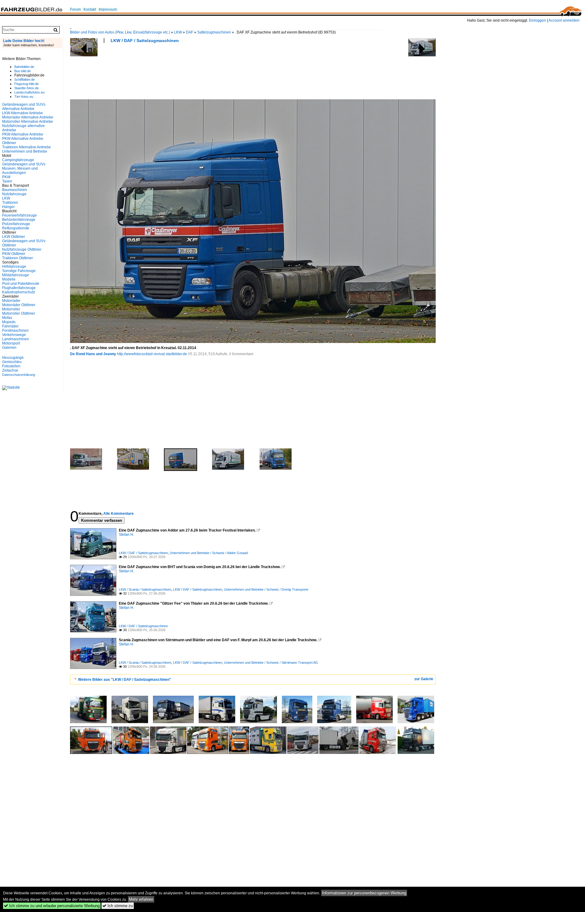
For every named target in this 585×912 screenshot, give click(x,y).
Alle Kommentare (118, 513)
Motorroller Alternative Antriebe (27, 121)
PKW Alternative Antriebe (22, 134)
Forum (75, 9)
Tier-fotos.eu (23, 96)
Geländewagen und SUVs (23, 164)
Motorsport (11, 343)
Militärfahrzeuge (15, 275)
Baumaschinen (14, 190)
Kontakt (89, 9)
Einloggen (537, 20)
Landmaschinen (15, 339)
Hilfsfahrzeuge (14, 266)
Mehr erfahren (141, 899)
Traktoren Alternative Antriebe (26, 147)
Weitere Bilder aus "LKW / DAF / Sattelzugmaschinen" (124, 679)
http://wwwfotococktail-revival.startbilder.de (152, 354)
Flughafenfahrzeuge (19, 288)
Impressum (108, 9)
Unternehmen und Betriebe (24, 151)
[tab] (253, 679)
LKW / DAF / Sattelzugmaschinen (145, 40)
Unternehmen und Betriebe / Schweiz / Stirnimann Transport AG (271, 662)
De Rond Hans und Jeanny (93, 354)
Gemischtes (12, 362)
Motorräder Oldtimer (18, 305)
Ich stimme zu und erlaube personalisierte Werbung (52, 905)
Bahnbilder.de (24, 67)
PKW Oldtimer (13, 254)
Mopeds (9, 322)
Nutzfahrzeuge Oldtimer (21, 249)
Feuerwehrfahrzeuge (19, 215)
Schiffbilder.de (24, 79)
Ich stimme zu (117, 905)
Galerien (9, 347)
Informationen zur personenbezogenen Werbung (364, 893)
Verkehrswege (14, 335)
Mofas (7, 318)
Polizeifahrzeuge (16, 224)
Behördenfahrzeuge (18, 219)
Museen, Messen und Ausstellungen (20, 170)
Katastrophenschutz (18, 292)
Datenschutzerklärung (18, 374)
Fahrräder (10, 326)
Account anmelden (564, 20)
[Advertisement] (181, 73)
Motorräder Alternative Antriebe (27, 117)
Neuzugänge (13, 357)
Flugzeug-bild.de (26, 84)
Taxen (7, 181)
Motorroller (11, 309)
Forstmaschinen (15, 330)
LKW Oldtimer (13, 237)
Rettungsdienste (15, 228)
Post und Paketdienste (20, 283)
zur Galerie (423, 679)
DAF (189, 32)
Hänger (8, 207)
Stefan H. (126, 534)
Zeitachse (10, 370)
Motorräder (11, 301)
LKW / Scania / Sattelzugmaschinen (145, 589)
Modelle (9, 279)
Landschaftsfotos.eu (29, 92)
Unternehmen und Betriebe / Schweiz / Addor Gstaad (209, 553)
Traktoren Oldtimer (17, 258)
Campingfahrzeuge (18, 160)
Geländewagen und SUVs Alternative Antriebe (23, 106)
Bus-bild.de (22, 71)
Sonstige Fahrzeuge (19, 271)
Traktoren (10, 202)
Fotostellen (11, 366)
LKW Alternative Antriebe (22, 113)
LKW (178, 32)
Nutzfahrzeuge (14, 194)
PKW (6, 177)
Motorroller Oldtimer (18, 313)
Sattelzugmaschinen (214, 32)
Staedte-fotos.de (26, 88)
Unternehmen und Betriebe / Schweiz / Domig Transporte (266, 589)
